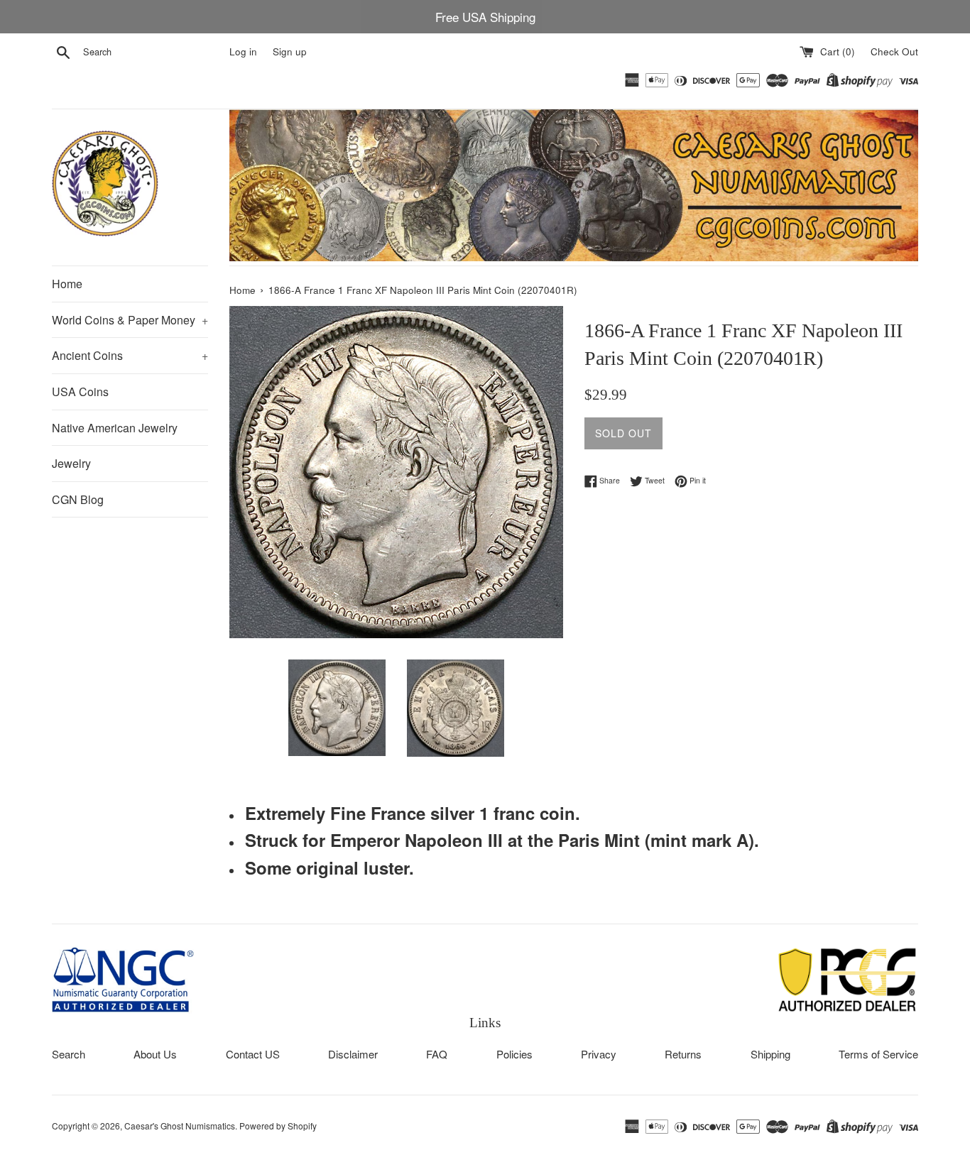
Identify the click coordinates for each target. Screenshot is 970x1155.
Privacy (598, 1053)
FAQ (436, 1053)
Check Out (894, 51)
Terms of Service (878, 1053)
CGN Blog (78, 499)
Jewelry (71, 463)
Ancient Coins (130, 355)
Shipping (770, 1053)
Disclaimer (353, 1053)
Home (67, 283)
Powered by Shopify (278, 1126)
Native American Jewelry (115, 428)
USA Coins (80, 391)
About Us (155, 1053)
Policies (514, 1053)
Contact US (253, 1053)
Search (68, 1053)
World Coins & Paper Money (130, 320)
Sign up (290, 51)
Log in (243, 51)
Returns (683, 1053)
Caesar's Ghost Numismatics (179, 1126)
